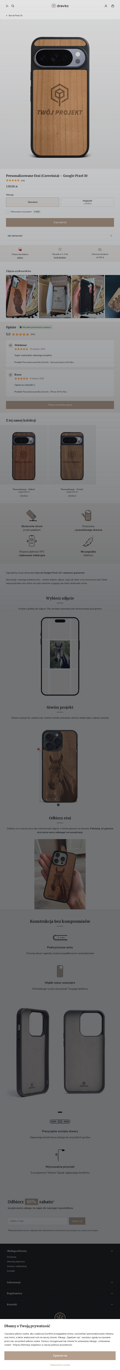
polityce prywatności (61, 1344)
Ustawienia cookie (60, 1365)
